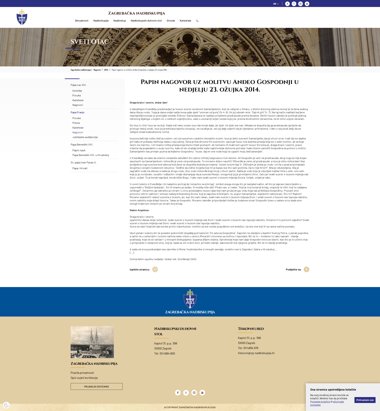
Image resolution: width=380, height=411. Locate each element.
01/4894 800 (167, 353)
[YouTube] (202, 392)
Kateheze (78, 100)
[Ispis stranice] (155, 269)
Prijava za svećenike (96, 386)
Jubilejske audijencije (85, 137)
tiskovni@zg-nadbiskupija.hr (256, 353)
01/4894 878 (250, 348)
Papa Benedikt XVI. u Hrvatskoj (90, 155)
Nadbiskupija (101, 20)
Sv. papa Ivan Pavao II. (83, 162)
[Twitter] (294, 3)
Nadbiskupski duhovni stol (146, 20)
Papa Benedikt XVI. (82, 144)
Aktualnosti (81, 20)
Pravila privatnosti (82, 372)
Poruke (76, 95)
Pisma (76, 122)
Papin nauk (78, 150)
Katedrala (185, 20)
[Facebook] (287, 3)
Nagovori (77, 104)
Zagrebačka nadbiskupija (136, 13)
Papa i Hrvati (80, 168)
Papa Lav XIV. (78, 84)
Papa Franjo (77, 112)
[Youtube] (307, 3)
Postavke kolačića (320, 401)
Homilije (77, 90)
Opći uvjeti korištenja (84, 377)
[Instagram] (300, 3)
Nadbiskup (119, 20)
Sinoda (171, 20)
